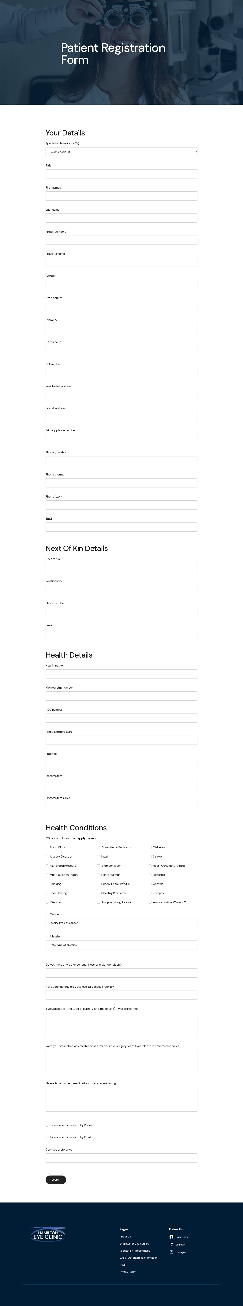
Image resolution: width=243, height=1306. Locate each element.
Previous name (55, 254)
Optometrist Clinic (58, 798)
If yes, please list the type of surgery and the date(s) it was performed (92, 1009)
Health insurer (55, 665)
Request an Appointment (135, 1250)
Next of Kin (53, 559)
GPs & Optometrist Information (139, 1257)
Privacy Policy (128, 1271)
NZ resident (53, 342)
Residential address (59, 386)
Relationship (54, 581)
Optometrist (54, 776)
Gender (51, 276)
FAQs (122, 1264)
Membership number (59, 688)
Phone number (55, 603)
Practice (51, 754)
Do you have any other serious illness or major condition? (84, 965)
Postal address (56, 408)
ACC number (54, 710)
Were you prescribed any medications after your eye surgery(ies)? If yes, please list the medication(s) (113, 1046)
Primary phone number (61, 430)
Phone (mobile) (56, 452)
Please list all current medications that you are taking (81, 1083)
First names (53, 188)
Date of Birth (54, 298)
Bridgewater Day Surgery (134, 1243)
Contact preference (59, 1150)
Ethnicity (51, 320)
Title (48, 165)
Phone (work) (54, 497)
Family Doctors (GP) (59, 732)
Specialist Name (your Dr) (62, 143)
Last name (52, 210)
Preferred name (56, 232)
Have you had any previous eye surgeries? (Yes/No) (80, 987)
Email (49, 519)
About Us (125, 1236)
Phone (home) (55, 474)
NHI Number (53, 364)
